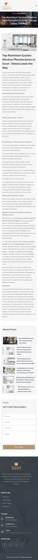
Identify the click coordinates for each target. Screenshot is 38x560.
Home (14, 14)
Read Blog (6, 500)
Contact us (6, 507)
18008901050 (9, 518)
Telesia (8, 530)
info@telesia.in (10, 524)
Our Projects (7, 503)
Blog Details (21, 14)
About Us (6, 497)
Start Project (19, 447)
